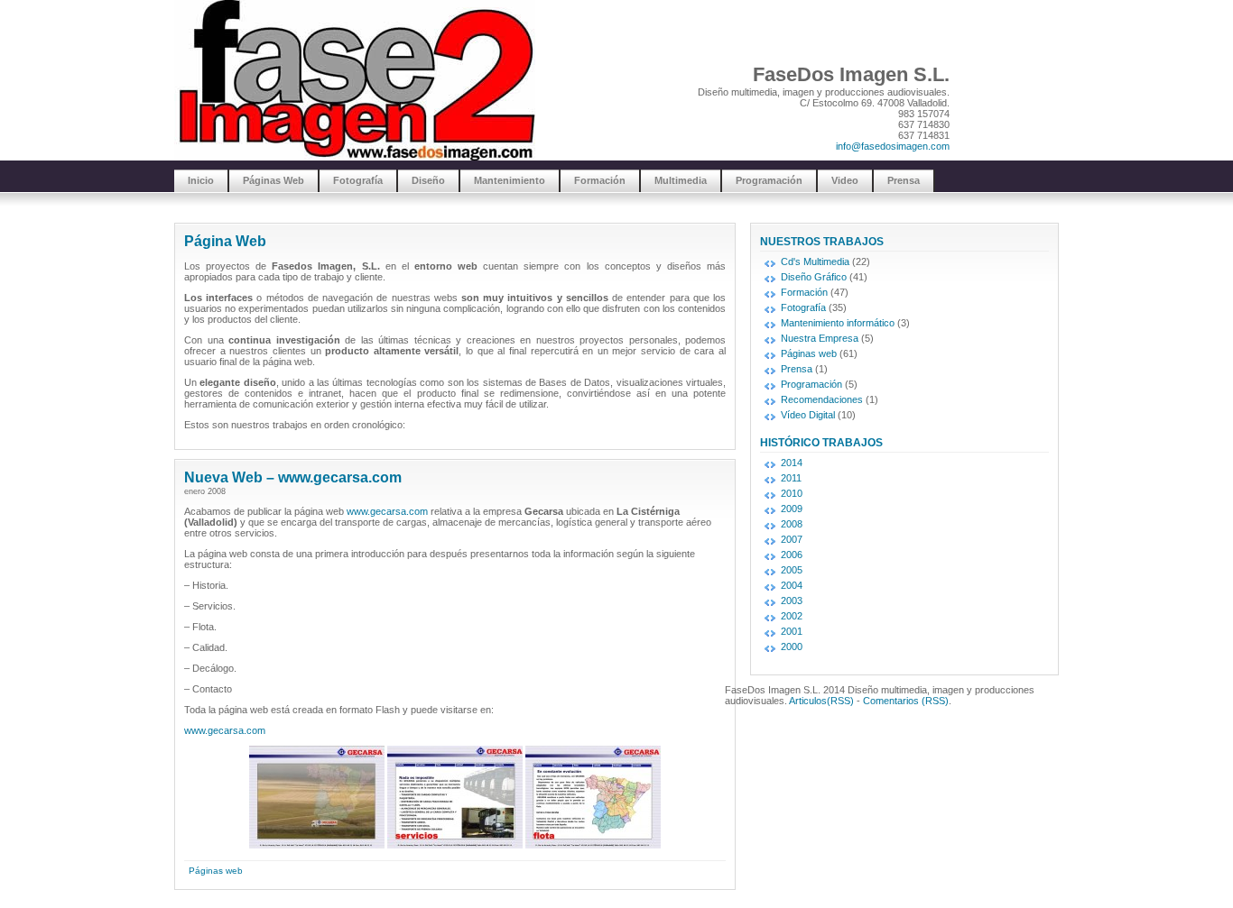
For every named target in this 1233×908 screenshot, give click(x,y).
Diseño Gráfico (814, 276)
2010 (791, 493)
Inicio (201, 180)
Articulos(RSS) (821, 700)
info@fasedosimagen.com (893, 146)
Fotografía (358, 180)
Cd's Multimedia (815, 261)
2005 (791, 569)
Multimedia (680, 180)
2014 (791, 462)
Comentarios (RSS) (906, 700)
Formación (600, 180)
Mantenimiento (509, 180)
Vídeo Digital (808, 414)
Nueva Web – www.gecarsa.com (293, 477)
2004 (791, 585)
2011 (791, 477)
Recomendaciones (822, 399)
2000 (791, 646)
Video (844, 180)
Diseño (428, 180)
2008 (791, 523)
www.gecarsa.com (387, 511)
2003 (791, 600)
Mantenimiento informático (838, 322)
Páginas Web (273, 180)
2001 (791, 631)
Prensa (903, 180)
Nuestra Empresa (819, 338)
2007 (791, 539)
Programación (769, 180)
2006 (791, 554)
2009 (791, 508)
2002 (791, 615)
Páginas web (216, 871)
